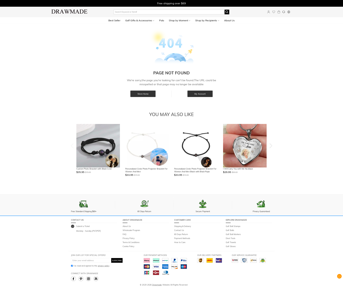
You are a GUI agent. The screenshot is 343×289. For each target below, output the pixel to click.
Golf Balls (230, 230)
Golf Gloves (231, 246)
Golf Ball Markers (233, 234)
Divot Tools (230, 238)
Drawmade (157, 285)
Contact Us (179, 230)
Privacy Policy (129, 238)
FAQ (124, 234)
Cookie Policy (128, 246)
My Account (200, 94)
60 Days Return (181, 234)
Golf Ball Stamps (233, 226)
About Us (127, 226)
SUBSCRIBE (117, 260)
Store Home (142, 94)
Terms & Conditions (131, 242)
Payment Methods (182, 238)
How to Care (179, 242)
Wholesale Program (131, 230)
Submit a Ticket (83, 226)
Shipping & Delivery (182, 226)
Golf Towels (231, 242)
